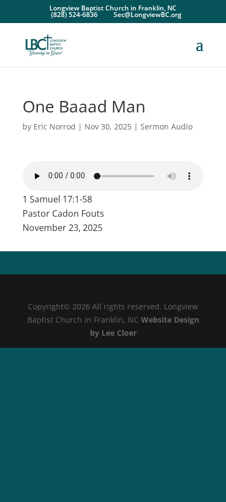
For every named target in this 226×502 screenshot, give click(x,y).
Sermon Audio (166, 126)
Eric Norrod (54, 126)
